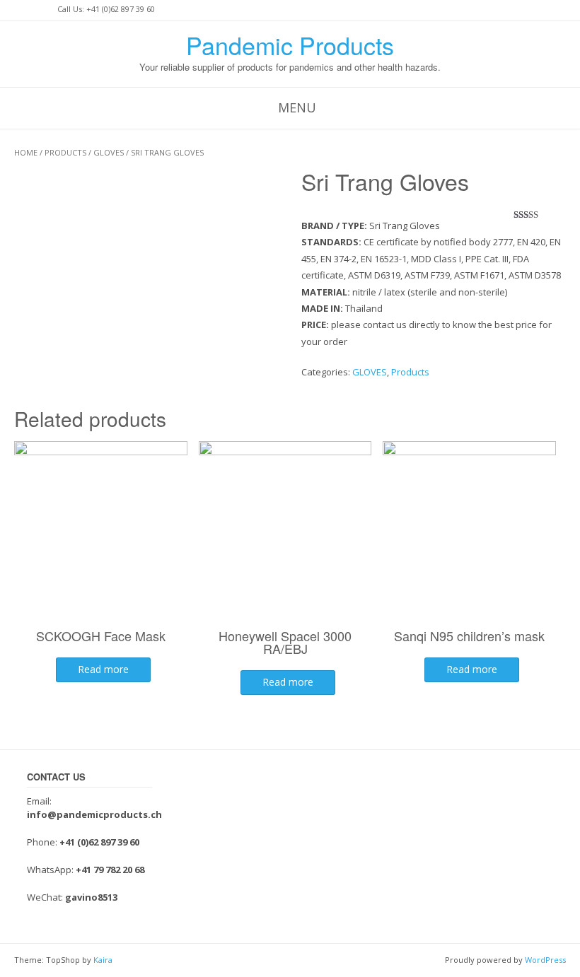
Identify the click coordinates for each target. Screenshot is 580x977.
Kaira (102, 959)
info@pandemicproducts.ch (94, 814)
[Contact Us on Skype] (31, 9)
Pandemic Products (290, 45)
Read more (103, 669)
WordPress (545, 959)
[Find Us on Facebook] (43, 9)
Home (25, 152)
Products (65, 152)
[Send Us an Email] (18, 9)
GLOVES (108, 152)
